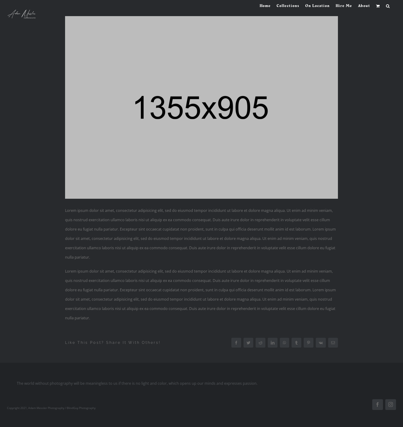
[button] (388, 6)
